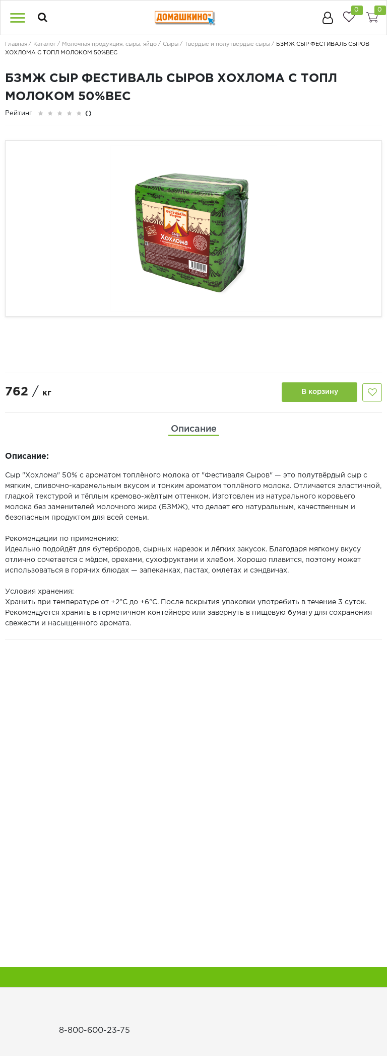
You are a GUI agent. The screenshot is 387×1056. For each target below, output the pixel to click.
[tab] (194, 429)
